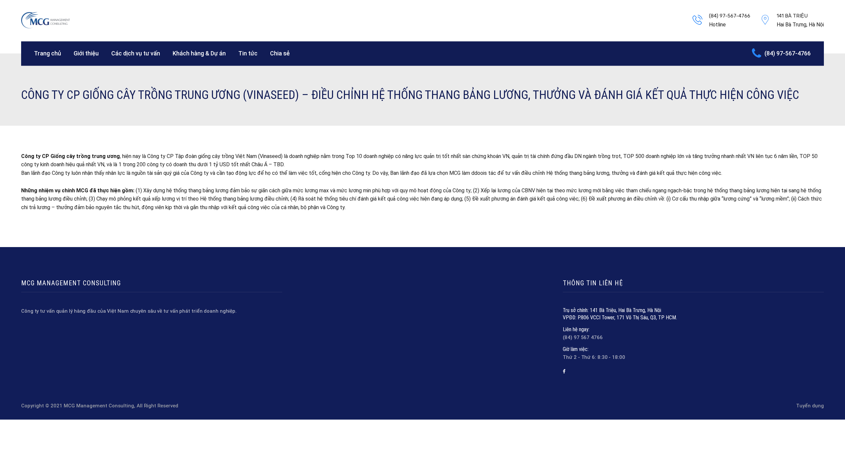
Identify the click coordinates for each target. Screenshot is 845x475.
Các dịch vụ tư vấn (135, 53)
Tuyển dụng (810, 406)
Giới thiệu (86, 53)
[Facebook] (564, 371)
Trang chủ (47, 53)
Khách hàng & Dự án (199, 53)
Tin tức (247, 53)
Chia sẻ (280, 53)
